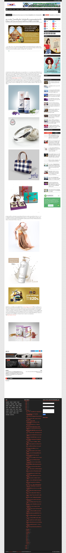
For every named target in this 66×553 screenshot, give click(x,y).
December (28, 410)
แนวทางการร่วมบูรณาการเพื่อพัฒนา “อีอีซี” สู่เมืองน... (33, 442)
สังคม (48, 9)
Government (19, 403)
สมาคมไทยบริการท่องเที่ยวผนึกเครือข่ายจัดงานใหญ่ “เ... (33, 428)
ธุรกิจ (31, 9)
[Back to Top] (59, 551)
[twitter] (55, 0)
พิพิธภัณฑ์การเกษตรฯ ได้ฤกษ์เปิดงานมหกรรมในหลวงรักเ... (33, 504)
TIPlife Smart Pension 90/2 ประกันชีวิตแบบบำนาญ (33, 483)
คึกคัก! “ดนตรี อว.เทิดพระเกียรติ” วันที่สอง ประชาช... (33, 493)
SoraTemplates (10, 551)
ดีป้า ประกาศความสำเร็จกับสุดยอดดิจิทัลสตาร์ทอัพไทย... (33, 453)
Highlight (20, 23)
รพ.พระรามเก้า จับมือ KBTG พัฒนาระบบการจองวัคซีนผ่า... (33, 437)
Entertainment (8, 403)
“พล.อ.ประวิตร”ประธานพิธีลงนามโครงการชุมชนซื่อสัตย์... (34, 458)
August (27, 533)
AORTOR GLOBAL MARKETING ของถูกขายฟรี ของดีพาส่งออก (34, 431)
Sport (9, 407)
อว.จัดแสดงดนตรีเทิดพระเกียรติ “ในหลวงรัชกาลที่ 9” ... (33, 502)
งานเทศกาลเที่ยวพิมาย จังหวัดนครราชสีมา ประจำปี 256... (32, 422)
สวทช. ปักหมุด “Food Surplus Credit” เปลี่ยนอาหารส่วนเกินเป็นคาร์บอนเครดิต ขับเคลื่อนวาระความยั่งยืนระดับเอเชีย (54, 178)
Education (15, 402)
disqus (37, 378)
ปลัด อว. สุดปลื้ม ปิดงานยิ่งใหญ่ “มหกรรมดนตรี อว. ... (33, 446)
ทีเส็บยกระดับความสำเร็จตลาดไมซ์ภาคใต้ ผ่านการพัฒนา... (33, 467)
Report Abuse (45, 417)
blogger (34, 378)
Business (11, 402)
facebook (40, 378)
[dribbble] (57, 0)
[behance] (59, 0)
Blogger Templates (18, 551)
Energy (18, 402)
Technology (13, 407)
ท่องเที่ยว (21, 9)
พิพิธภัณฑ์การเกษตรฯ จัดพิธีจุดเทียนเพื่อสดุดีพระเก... (33, 498)
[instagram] (58, 0)
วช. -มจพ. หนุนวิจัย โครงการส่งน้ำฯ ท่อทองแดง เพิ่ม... (33, 520)
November (28, 529)
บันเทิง (35, 9)
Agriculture (7, 402)
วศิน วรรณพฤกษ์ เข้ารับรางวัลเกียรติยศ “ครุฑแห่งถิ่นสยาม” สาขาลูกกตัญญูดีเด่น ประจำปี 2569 (54, 190)
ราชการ (39, 9)
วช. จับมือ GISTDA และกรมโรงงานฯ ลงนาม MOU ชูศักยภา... (33, 489)
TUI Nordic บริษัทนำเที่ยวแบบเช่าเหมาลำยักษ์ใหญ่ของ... (34, 523)
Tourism (17, 407)
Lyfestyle (17, 405)
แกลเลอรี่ (20, 409)
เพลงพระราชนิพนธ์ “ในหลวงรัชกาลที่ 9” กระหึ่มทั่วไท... (33, 495)
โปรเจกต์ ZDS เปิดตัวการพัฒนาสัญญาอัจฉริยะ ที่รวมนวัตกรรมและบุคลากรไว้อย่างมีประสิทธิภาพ (54, 99)
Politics (20, 405)
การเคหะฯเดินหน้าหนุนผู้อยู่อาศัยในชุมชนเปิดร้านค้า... (34, 417)
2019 (26, 547)
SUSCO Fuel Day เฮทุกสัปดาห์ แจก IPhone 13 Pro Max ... (33, 444)
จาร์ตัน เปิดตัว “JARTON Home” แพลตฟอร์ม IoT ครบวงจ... (33, 486)
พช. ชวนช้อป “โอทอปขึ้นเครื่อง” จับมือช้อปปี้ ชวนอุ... (34, 412)
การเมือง (10, 9)
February (27, 542)
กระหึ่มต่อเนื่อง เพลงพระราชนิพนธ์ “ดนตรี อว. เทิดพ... (33, 478)
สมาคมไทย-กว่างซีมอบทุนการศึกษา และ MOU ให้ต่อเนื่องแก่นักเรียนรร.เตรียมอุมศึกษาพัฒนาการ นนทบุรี (54, 126)
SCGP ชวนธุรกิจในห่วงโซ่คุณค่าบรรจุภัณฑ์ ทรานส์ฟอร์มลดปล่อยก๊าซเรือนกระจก (54, 82)
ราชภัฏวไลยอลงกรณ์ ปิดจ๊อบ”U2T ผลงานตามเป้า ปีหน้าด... (34, 435)
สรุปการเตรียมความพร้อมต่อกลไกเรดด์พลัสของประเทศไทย (33, 440)
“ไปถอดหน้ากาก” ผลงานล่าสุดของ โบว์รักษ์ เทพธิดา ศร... (33, 507)
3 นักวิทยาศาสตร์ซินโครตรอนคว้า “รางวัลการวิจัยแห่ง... (33, 525)
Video (20, 407)
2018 (26, 548)
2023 (26, 406)
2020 (26, 545)
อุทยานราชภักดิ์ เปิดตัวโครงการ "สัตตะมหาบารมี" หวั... (33, 425)
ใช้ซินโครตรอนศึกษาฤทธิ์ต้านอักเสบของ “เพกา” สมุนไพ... (33, 476)
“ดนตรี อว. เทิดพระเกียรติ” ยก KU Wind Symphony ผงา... (34, 469)
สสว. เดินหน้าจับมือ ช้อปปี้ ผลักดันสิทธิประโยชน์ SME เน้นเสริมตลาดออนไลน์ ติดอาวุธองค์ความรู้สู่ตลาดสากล (54, 91)
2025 (26, 403)
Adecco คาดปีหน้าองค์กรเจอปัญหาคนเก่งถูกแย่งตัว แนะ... (33, 491)
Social (7, 407)
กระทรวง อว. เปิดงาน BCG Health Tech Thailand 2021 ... (33, 480)
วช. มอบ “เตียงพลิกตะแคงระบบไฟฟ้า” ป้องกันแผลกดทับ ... (33, 474)
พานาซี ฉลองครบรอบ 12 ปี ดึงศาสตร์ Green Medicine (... (33, 460)
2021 (26, 409)
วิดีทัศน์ (14, 412)
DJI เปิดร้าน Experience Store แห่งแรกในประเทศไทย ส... (32, 456)
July (27, 535)
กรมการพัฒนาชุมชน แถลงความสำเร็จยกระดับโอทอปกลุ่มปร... (34, 509)
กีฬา (14, 9)
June (27, 536)
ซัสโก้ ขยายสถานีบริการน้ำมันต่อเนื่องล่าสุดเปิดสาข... (33, 471)
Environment (12, 403)
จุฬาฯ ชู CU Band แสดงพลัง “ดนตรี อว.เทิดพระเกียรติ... (33, 451)
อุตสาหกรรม (12, 414)
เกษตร (18, 9)
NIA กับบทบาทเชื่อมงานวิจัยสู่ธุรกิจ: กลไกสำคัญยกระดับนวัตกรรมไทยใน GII (54, 161)
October (27, 530)
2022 (26, 407)
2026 (26, 401)
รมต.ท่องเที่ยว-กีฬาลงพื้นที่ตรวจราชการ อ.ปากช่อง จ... (32, 449)
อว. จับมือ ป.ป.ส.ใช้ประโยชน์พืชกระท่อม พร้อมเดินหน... (33, 511)
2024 (26, 404)
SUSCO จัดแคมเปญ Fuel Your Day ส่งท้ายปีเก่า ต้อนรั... (33, 527)
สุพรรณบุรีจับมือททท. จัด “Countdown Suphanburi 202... (32, 414)
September (28, 532)
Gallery (16, 403)
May (27, 537)
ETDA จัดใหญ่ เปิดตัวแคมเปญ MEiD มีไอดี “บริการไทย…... (33, 513)
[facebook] (54, 0)
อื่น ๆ (57, 9)
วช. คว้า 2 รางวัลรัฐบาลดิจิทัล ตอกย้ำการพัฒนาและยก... (33, 518)
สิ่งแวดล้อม (53, 9)
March (27, 540)
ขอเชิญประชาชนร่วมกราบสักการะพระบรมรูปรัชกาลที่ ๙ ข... (33, 500)
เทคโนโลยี (27, 9)
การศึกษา (11, 409)
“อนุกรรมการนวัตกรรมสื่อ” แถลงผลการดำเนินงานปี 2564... (33, 419)
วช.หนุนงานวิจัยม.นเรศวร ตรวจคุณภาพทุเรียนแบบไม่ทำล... (33, 462)
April (27, 539)
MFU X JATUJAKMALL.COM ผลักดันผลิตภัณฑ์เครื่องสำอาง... (33, 465)
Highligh (7, 405)
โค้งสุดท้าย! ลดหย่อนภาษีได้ (30, 420)
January (27, 543)
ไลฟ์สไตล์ (44, 9)
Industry (14, 405)
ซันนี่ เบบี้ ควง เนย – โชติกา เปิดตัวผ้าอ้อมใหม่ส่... (34, 484)
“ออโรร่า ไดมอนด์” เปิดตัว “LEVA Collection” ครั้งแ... (34, 433)
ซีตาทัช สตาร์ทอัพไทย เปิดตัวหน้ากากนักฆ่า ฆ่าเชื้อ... (33, 516)
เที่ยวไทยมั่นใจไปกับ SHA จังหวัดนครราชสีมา (33, 426)
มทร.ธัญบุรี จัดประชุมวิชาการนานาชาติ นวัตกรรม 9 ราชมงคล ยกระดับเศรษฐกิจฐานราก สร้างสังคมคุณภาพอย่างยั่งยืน (54, 95)
